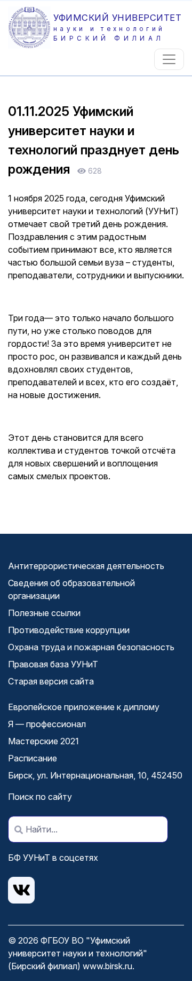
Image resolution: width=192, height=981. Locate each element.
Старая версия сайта (51, 681)
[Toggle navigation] (169, 59)
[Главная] (30, 27)
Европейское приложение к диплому (83, 707)
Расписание (32, 758)
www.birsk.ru (107, 966)
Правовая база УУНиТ (53, 664)
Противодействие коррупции (69, 630)
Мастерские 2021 (43, 741)
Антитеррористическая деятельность (86, 565)
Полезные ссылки (44, 613)
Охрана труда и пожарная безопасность (91, 647)
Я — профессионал (47, 724)
